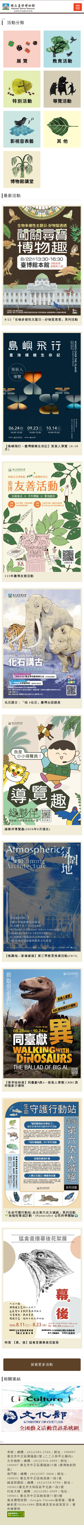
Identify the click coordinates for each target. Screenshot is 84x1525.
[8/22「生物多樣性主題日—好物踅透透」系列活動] (42, 261)
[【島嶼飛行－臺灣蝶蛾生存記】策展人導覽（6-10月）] (42, 387)
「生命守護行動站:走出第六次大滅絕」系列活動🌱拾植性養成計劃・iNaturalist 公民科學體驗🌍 (42, 1214)
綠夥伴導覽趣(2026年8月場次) (27, 829)
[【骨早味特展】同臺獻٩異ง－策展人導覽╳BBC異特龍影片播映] (42, 1024)
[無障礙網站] (15, 1517)
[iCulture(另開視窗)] (42, 1397)
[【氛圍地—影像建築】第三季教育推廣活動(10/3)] (42, 897)
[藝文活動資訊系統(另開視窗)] (42, 1421)
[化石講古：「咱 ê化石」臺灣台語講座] (42, 644)
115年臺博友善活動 (19, 576)
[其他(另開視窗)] (62, 129)
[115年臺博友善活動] (42, 517)
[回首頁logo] (22, 7)
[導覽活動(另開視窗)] (62, 88)
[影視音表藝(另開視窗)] (21, 129)
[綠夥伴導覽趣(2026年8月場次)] (42, 771)
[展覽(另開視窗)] (21, 48)
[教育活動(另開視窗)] (62, 48)
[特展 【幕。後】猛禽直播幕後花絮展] (42, 1284)
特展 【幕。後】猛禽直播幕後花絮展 (32, 1342)
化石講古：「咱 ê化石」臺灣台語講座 (33, 702)
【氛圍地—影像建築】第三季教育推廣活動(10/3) (41, 955)
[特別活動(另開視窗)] (21, 88)
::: (3, 18)
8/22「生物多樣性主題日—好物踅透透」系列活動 (41, 319)
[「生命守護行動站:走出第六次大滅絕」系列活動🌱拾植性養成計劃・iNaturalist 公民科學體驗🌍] (42, 1154)
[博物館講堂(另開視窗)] (21, 169)
